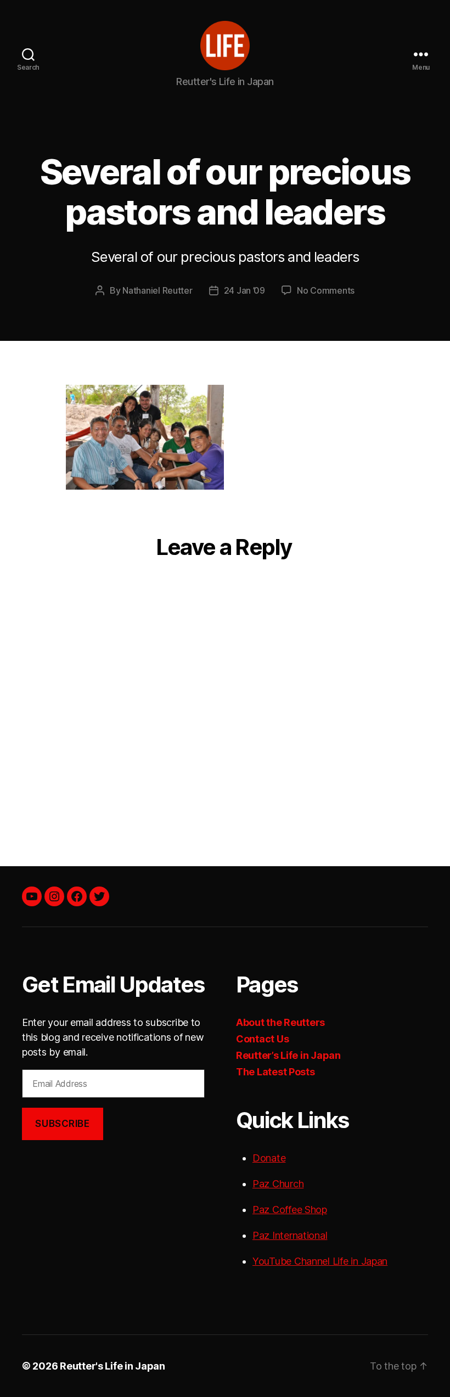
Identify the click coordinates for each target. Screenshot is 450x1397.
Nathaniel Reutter (157, 290)
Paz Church (277, 1184)
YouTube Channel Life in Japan (319, 1261)
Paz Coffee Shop (289, 1209)
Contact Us (262, 1039)
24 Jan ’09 (244, 290)
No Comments (326, 290)
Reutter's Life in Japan (112, 1366)
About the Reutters (280, 1022)
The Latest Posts (275, 1072)
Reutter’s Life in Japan (288, 1055)
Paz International (289, 1235)
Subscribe (62, 1123)
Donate (268, 1158)
